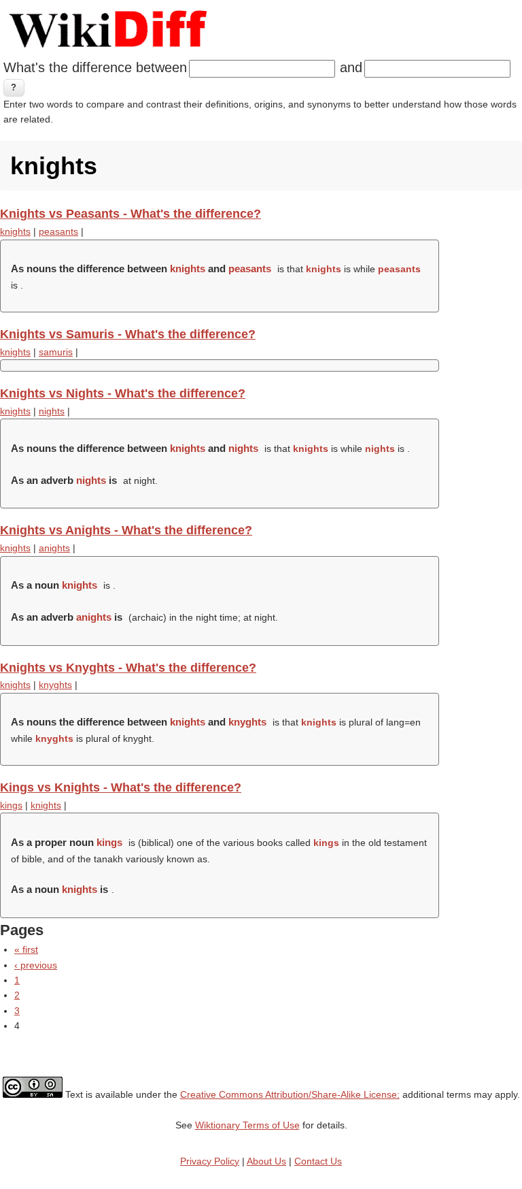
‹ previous (35, 965)
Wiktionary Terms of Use (247, 1125)
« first (26, 949)
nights (52, 411)
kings (11, 805)
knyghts (55, 684)
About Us (266, 1161)
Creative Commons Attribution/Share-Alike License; (290, 1094)
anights (54, 547)
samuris (56, 351)
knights (15, 231)
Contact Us (318, 1161)
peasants (58, 231)
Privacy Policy (209, 1161)
